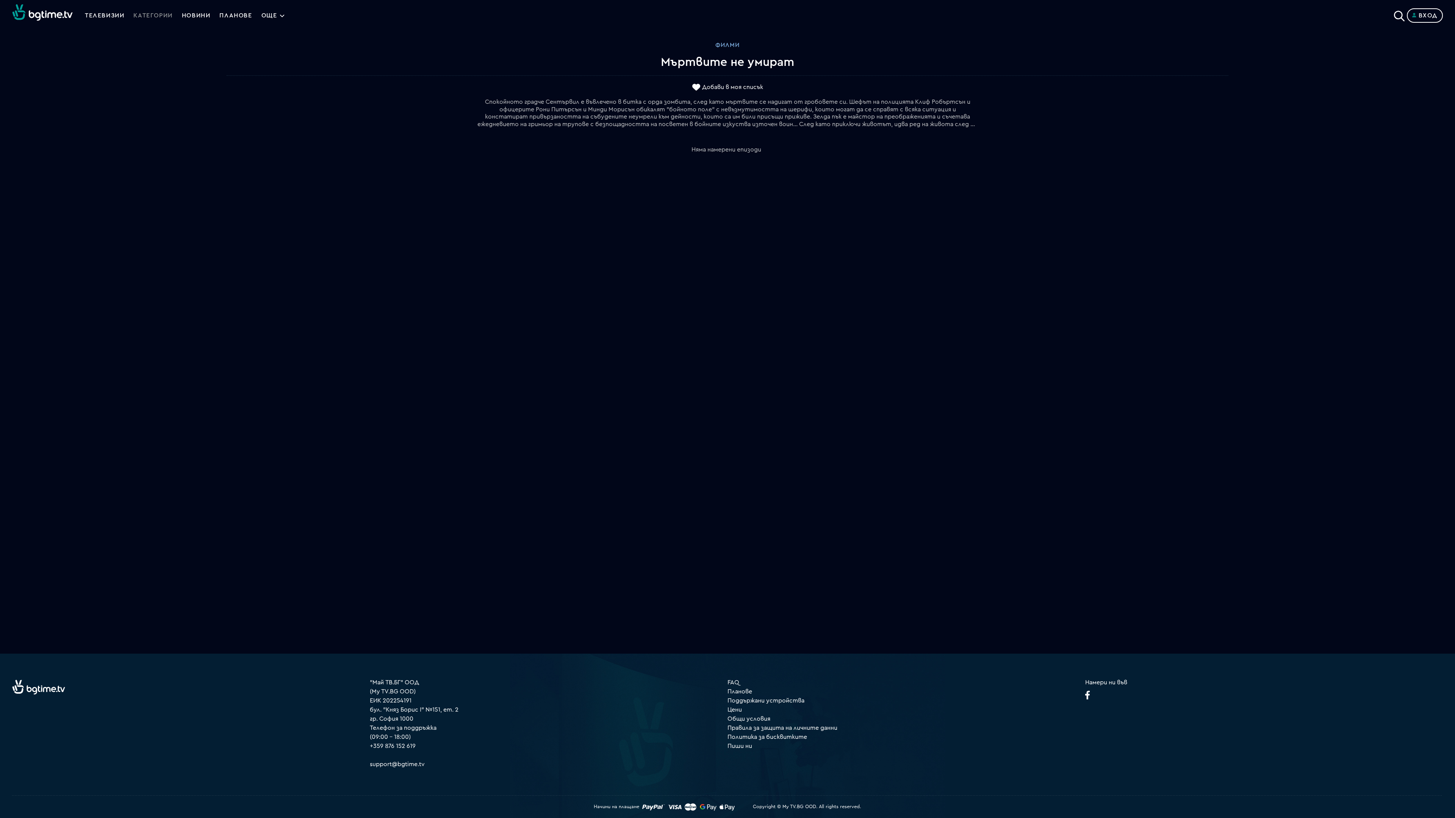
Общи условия (749, 719)
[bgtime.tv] (38, 687)
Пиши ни (740, 746)
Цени (735, 710)
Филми (727, 45)
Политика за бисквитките (767, 737)
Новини (196, 15)
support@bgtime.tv (397, 764)
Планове (740, 691)
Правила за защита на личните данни (782, 728)
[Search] (1399, 14)
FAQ (733, 682)
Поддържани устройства (766, 701)
